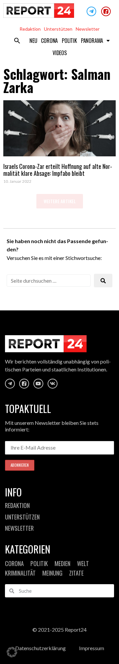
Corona (49, 41)
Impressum (91, 648)
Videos (60, 53)
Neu (33, 41)
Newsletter (87, 29)
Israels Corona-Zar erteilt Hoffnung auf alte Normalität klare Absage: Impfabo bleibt (57, 170)
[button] (17, 40)
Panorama (92, 41)
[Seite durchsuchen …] (49, 280)
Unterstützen (58, 29)
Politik (69, 41)
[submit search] (103, 280)
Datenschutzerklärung (40, 648)
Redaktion (30, 29)
